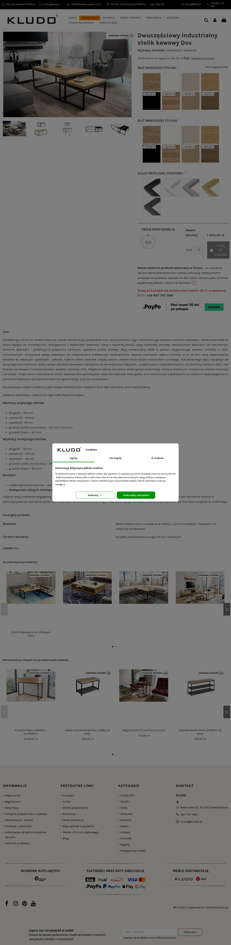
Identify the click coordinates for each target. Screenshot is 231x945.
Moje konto (13, 795)
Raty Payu (12, 807)
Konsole (125, 820)
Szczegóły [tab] (115, 458)
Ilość (189, 250)
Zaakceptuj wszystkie (136, 495)
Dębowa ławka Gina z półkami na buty (200, 731)
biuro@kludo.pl (191, 821)
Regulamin (13, 801)
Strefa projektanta (75, 807)
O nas (67, 801)
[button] (72, 18)
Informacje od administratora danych (25, 834)
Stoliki (124, 801)
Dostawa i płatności (18, 826)
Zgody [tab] (73, 458)
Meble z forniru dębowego (81, 832)
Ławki (124, 826)
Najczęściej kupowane (78, 826)
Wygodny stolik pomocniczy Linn (143, 730)
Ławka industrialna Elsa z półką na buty (87, 731)
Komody (126, 838)
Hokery (125, 832)
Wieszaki (126, 814)
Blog (66, 838)
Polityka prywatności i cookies (26, 814)
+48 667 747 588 (159, 295)
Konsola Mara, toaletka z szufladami (31, 731)
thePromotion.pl (217, 907)
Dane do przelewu (17, 843)
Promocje (69, 814)
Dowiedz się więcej (203, 58)
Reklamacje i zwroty (19, 820)
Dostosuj (93, 495)
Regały (125, 844)
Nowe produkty (73, 820)
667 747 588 (189, 814)
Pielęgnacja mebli (133, 850)
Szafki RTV (127, 795)
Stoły (123, 807)
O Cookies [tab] (157, 458)
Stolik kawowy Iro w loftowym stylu (30, 633)
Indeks (8, 548)
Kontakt (68, 795)
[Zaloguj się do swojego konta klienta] (215, 20)
